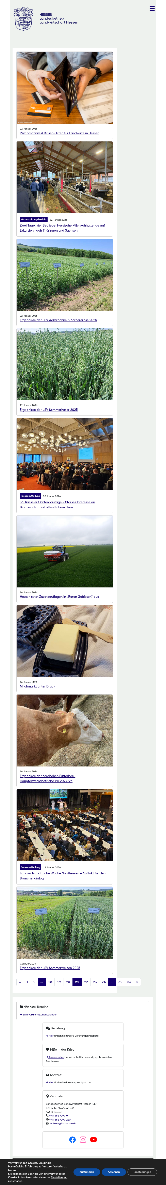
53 (129, 982)
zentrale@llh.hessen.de (62, 1123)
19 (59, 982)
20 (68, 982)
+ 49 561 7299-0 (58, 1115)
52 (120, 982)
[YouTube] (93, 1140)
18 (50, 982)
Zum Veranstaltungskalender (39, 1014)
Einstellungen (59, 1177)
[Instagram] (83, 1140)
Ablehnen (114, 1172)
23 (95, 982)
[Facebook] (72, 1140)
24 (104, 982)
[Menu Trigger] (152, 8)
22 (86, 982)
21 (77, 982)
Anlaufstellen (56, 1057)
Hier (51, 1035)
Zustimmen (87, 1172)
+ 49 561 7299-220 (60, 1119)
